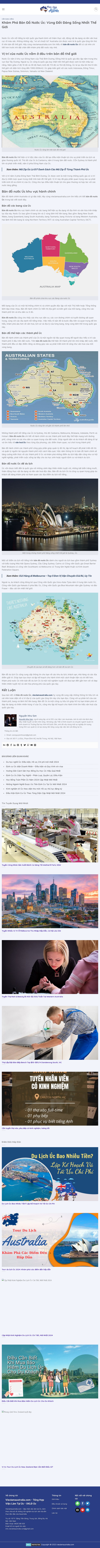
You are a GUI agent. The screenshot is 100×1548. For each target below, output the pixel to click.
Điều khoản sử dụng (59, 1504)
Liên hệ (54, 1513)
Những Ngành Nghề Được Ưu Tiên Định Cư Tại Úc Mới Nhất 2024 (36, 784)
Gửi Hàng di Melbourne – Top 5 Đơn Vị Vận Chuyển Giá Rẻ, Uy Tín (55, 575)
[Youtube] (31, 745)
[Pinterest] (18, 745)
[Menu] (3, 9)
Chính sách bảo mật (59, 1508)
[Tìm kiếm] (96, 9)
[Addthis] (35, 745)
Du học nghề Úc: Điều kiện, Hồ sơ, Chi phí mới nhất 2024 (32, 762)
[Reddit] (8, 745)
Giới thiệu (55, 1499)
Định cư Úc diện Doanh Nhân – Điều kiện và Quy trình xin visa (34, 766)
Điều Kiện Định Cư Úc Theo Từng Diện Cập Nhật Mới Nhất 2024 (35, 793)
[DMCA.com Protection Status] (33, 1544)
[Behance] (4, 745)
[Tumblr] (21, 745)
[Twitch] (28, 745)
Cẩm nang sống (8, 19)
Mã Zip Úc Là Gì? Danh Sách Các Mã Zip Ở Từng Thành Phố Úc (54, 169)
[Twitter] (25, 745)
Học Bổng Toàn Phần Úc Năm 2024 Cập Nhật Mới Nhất (31, 780)
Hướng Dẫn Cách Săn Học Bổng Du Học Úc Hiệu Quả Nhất (33, 771)
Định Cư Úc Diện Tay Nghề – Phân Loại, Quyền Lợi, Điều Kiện (34, 775)
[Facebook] (11, 745)
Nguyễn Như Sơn (26, 719)
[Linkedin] (14, 745)
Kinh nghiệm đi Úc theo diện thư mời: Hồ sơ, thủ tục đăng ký (34, 789)
